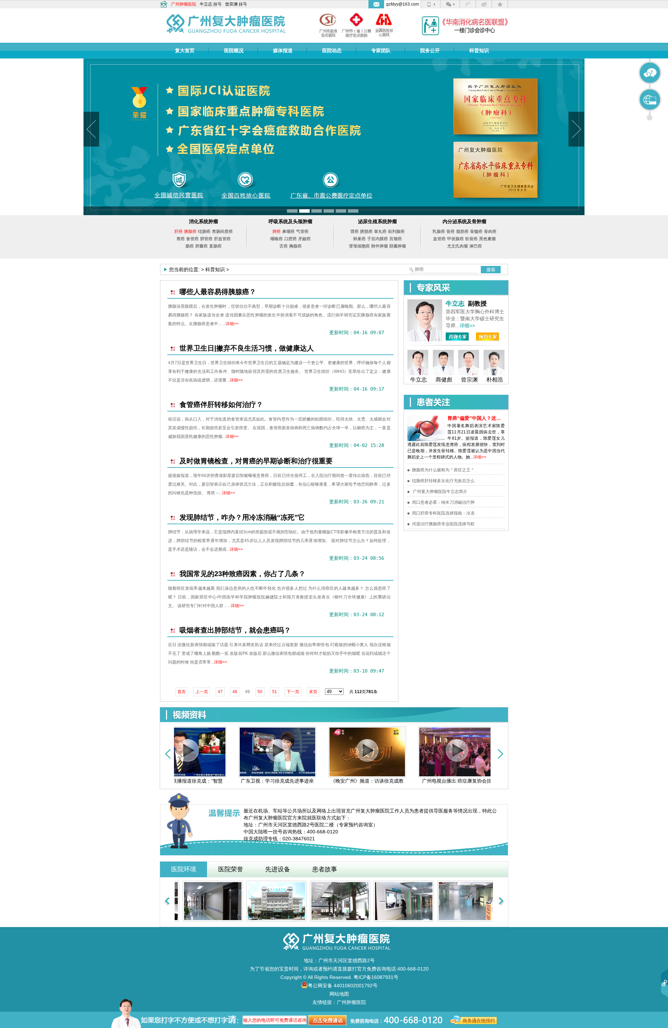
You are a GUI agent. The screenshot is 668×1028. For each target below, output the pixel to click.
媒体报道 (283, 50)
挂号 (217, 4)
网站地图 (339, 994)
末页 (313, 691)
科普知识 (479, 50)
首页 (181, 691)
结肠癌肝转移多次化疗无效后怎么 (443, 480)
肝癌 (178, 231)
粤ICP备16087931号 (375, 977)
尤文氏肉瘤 (457, 246)
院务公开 (430, 50)
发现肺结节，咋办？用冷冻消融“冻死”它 (242, 517)
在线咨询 (650, 73)
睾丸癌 (380, 231)
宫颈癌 (395, 238)
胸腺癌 (295, 246)
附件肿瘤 (379, 246)
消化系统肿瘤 (203, 221)
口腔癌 (290, 238)
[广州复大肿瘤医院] (226, 21)
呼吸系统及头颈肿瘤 (290, 221)
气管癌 (302, 231)
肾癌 (354, 231)
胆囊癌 (201, 246)
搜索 (490, 269)
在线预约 (650, 100)
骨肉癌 (490, 231)
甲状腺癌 (455, 238)
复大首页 (184, 50)
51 (274, 691)
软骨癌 (471, 238)
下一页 (293, 691)
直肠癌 (215, 246)
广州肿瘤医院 (183, 4)
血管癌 (439, 238)
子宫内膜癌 (377, 238)
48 (234, 691)
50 (259, 691)
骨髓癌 (476, 231)
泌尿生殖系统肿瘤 (377, 221)
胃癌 (180, 238)
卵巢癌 (359, 238)
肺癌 (276, 231)
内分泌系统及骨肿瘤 (464, 221)
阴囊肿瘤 (397, 246)
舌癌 (283, 246)
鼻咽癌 (288, 231)
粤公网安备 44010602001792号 (342, 985)
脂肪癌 (462, 231)
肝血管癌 (222, 238)
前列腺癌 (396, 231)
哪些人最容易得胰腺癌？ (218, 292)
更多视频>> (476, 715)
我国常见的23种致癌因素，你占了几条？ (242, 574)
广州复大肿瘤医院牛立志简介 (439, 491)
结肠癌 (204, 231)
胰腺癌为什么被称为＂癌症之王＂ (443, 470)
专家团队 (381, 50)
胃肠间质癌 (222, 231)
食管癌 (192, 238)
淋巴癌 (475, 246)
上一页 (202, 691)
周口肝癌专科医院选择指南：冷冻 (443, 513)
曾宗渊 (231, 4)
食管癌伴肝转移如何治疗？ (221, 404)
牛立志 (206, 4)
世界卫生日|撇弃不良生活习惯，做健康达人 (247, 348)
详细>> (232, 323)
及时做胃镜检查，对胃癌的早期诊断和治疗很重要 (256, 461)
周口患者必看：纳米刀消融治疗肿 (443, 502)
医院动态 (332, 50)
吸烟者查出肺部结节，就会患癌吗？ (235, 630)
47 (220, 691)
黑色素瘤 (487, 238)
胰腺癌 (190, 231)
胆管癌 (206, 238)
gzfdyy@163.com (402, 4)
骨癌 (450, 231)
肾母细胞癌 (359, 246)
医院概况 (234, 50)
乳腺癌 (438, 231)
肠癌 (189, 246)
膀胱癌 (366, 231)
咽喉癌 (276, 238)
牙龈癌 (304, 238)
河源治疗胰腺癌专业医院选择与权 (443, 523)
